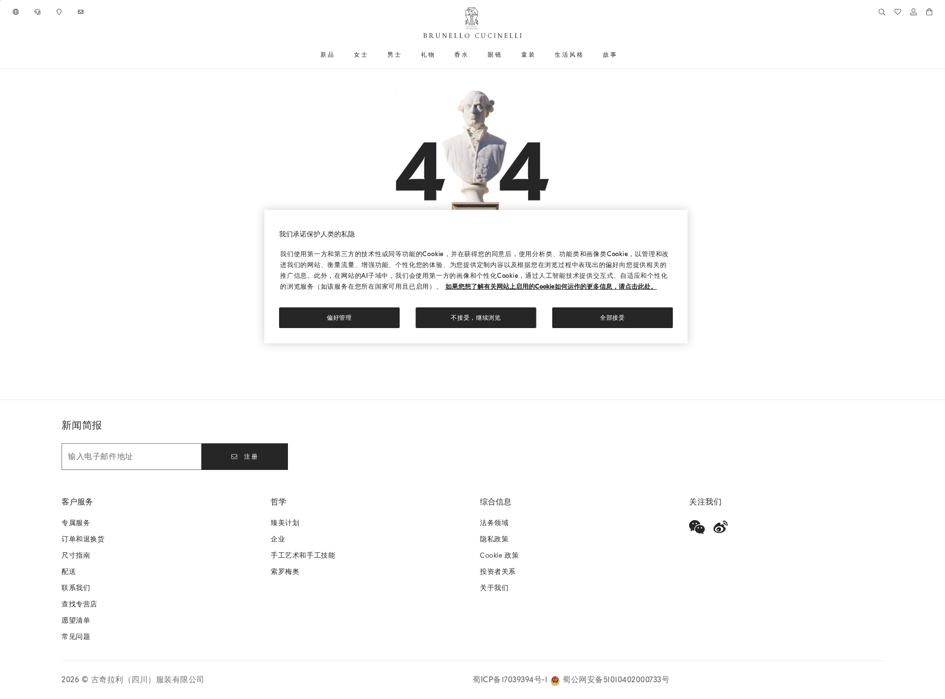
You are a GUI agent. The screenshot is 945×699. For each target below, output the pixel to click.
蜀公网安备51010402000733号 (616, 679)
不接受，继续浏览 (476, 317)
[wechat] (697, 527)
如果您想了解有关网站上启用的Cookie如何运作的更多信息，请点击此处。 (551, 286)
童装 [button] (528, 54)
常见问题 (76, 636)
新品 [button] (327, 54)
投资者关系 (498, 571)
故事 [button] (610, 54)
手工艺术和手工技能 (303, 555)
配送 (69, 571)
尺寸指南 (76, 555)
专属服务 (76, 523)
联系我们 (76, 588)
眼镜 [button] (495, 54)
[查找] (882, 12)
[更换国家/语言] (17, 12)
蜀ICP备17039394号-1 (511, 679)
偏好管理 (339, 317)
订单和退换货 (83, 539)
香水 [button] (461, 54)
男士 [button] (394, 54)
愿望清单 (76, 620)
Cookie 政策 (499, 555)
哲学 (278, 502)
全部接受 (612, 317)
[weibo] (720, 527)
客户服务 (77, 502)
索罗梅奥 (285, 571)
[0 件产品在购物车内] (929, 12)
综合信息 (495, 502)
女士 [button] (361, 54)
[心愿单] (898, 12)
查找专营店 (79, 604)
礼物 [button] (428, 54)
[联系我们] (38, 12)
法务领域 (494, 523)
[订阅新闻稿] (82, 12)
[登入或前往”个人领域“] (913, 12)
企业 (278, 539)
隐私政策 (494, 539)
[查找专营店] (60, 12)
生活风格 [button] (569, 54)
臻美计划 (285, 523)
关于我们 (494, 588)
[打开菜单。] (338, 54)
